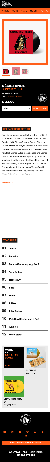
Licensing (36, 452)
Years (24, 11)
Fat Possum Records (14, 96)
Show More (7, 183)
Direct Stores (26, 455)
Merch (33, 11)
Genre (15, 11)
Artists (6, 11)
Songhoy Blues (13, 89)
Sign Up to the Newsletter (26, 443)
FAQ (25, 452)
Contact (14, 452)
